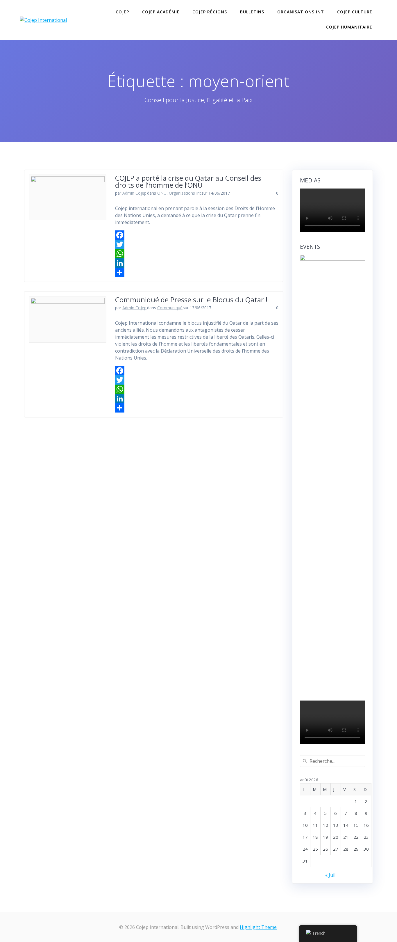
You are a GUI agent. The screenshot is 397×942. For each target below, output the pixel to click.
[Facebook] (196, 235)
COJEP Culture (354, 12)
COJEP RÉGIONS (209, 12)
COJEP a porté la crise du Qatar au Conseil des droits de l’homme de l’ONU (188, 181)
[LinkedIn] (196, 263)
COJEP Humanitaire (349, 27)
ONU (162, 193)
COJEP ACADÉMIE (161, 12)
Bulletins (252, 12)
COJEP (122, 12)
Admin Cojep (134, 193)
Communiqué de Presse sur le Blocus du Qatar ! (191, 299)
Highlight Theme (258, 927)
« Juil (330, 875)
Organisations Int (300, 12)
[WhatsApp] (196, 253)
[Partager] (196, 272)
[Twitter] (196, 244)
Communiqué (170, 307)
